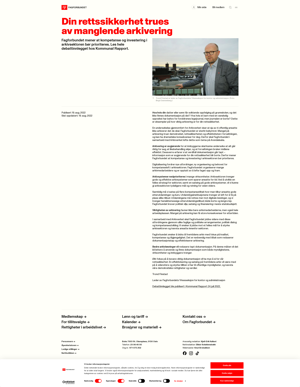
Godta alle (227, 365)
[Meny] (236, 7)
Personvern (68, 341)
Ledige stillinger (70, 349)
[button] (200, 7)
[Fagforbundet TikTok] (197, 353)
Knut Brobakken (202, 348)
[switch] (121, 381)
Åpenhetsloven (70, 345)
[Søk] (230, 7)
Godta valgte (227, 373)
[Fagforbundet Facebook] (185, 353)
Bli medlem (218, 7)
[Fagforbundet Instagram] (191, 353)
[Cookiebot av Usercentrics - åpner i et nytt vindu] (68, 382)
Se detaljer (178, 381)
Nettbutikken (69, 353)
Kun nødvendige (227, 381)
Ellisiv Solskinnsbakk (206, 345)
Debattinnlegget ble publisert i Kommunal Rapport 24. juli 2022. (186, 286)
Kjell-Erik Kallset (208, 341)
